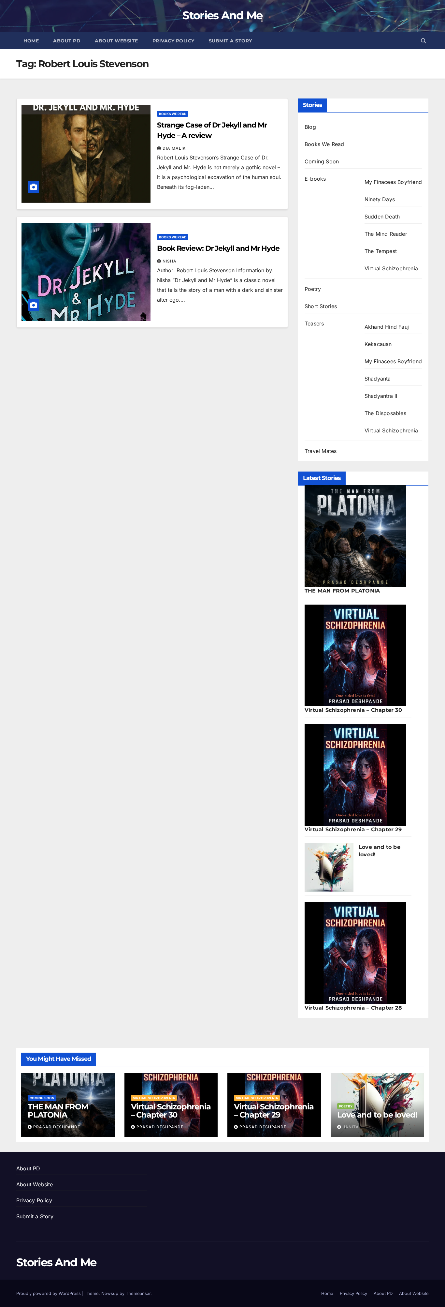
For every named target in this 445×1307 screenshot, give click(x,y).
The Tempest (381, 251)
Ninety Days (380, 199)
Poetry (313, 289)
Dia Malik (174, 148)
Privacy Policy (173, 41)
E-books (315, 178)
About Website (116, 41)
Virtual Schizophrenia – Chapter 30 (353, 710)
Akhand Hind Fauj (387, 326)
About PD (66, 41)
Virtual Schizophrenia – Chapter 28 (353, 1008)
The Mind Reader (386, 234)
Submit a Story (230, 41)
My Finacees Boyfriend (393, 182)
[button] (423, 41)
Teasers (314, 323)
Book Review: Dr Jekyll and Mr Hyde (218, 248)
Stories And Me (222, 15)
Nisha (170, 261)
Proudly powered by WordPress (49, 1293)
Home (31, 41)
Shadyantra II (381, 396)
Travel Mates (321, 451)
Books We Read (172, 114)
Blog (310, 127)
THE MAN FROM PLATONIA (342, 591)
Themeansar (138, 1293)
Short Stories (321, 306)
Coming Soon (322, 161)
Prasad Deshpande (56, 1126)
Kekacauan (378, 344)
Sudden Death (382, 216)
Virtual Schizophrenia (391, 268)
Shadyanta (378, 378)
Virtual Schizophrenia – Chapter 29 (353, 829)
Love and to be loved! (377, 1114)
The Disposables (385, 413)
